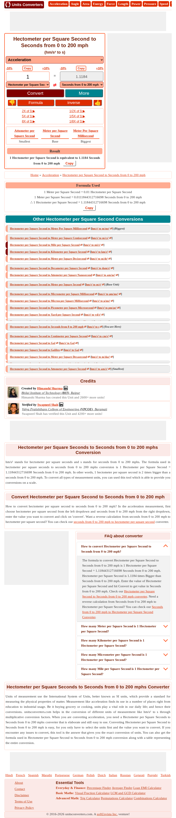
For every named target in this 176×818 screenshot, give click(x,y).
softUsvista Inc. (107, 814)
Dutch (102, 775)
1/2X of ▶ (77, 111)
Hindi (9, 775)
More (84, 93)
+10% (46, 68)
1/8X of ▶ (77, 121)
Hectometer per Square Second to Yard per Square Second (45, 314)
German (78, 775)
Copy (27, 68)
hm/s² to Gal (67, 343)
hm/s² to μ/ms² (101, 300)
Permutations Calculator (117, 798)
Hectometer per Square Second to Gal (32, 343)
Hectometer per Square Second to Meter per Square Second (45, 284)
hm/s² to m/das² (100, 356)
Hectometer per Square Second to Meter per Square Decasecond (48, 356)
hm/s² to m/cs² (100, 238)
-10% (9, 68)
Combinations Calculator (150, 798)
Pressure (150, 4)
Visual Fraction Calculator (92, 793)
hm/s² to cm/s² (100, 336)
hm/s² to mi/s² (92, 244)
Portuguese (62, 775)
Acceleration (58, 4)
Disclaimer (22, 795)
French (20, 775)
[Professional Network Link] (66, 388)
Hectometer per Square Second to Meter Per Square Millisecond (48, 228)
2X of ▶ (28, 111)
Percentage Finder (99, 788)
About (19, 782)
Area (86, 4)
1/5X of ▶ (77, 116)
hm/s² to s (93, 326)
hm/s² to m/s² (93, 284)
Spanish (33, 775)
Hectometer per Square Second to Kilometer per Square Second (48, 251)
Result (55, 151)
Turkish (166, 775)
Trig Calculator (90, 798)
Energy (98, 4)
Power (136, 4)
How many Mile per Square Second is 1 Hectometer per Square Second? (120, 671)
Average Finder (122, 788)
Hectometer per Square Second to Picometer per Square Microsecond (52, 307)
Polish (90, 775)
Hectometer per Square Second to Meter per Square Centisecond (48, 238)
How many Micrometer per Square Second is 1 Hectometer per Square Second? (114, 657)
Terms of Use (23, 801)
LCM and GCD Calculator (128, 793)
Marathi (47, 775)
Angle (75, 4)
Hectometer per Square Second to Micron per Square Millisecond (49, 300)
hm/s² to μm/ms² (108, 294)
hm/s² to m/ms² (100, 228)
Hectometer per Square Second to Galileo (35, 350)
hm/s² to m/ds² (99, 258)
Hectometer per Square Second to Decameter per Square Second (48, 268)
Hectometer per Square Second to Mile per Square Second (45, 244)
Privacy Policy (24, 807)
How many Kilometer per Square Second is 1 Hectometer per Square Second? (112, 643)
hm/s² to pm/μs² (107, 307)
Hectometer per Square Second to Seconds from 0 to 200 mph (46, 326)
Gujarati (139, 775)
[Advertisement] (88, 21)
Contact (20, 789)
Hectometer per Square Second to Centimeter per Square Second (49, 336)
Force (111, 4)
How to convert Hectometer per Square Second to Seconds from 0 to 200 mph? (116, 549)
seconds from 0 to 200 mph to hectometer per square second (114, 522)
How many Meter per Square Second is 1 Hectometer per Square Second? (118, 628)
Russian (125, 775)
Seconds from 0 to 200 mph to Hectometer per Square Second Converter (122, 612)
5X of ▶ (28, 116)
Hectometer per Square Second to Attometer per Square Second (48, 368)
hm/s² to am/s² (99, 368)
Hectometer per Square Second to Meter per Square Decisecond (48, 258)
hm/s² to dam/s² (101, 268)
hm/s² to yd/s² (93, 314)
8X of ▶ (28, 121)
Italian (113, 775)
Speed (164, 4)
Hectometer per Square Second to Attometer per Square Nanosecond (51, 275)
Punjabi (152, 775)
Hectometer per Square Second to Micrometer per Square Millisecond (52, 294)
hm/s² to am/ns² (106, 275)
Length (123, 4)
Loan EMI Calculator (147, 788)
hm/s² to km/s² (99, 251)
